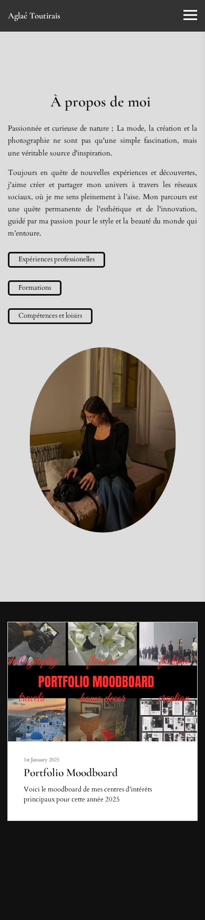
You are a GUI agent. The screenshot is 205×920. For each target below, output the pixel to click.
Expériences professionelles (56, 259)
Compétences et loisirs (50, 315)
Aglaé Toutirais (34, 16)
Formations (34, 287)
